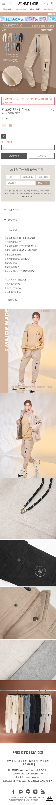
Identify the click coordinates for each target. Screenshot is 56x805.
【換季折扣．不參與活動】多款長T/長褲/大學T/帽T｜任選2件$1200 (27, 101)
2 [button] (30, 92)
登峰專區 (7, 9)
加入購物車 (14, 155)
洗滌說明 (12, 300)
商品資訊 (12, 230)
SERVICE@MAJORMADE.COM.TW (33, 781)
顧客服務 (33, 761)
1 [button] (25, 92)
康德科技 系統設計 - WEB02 (28, 803)
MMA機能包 (21, 9)
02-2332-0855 (33, 777)
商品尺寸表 (13, 210)
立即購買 (42, 155)
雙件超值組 (49, 9)
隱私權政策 (28, 764)
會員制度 (22, 761)
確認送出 (42, 183)
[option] (28, 58)
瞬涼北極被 (35, 9)
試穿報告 (12, 220)
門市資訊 (11, 761)
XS (4, 136)
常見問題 (44, 761)
